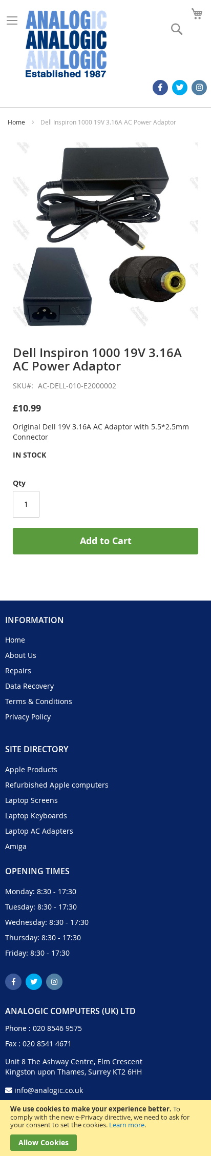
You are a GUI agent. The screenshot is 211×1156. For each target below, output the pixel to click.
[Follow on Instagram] (199, 87)
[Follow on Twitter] (179, 87)
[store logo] (66, 43)
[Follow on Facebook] (160, 87)
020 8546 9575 (57, 1028)
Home (16, 122)
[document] (105, 1128)
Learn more (126, 1124)
